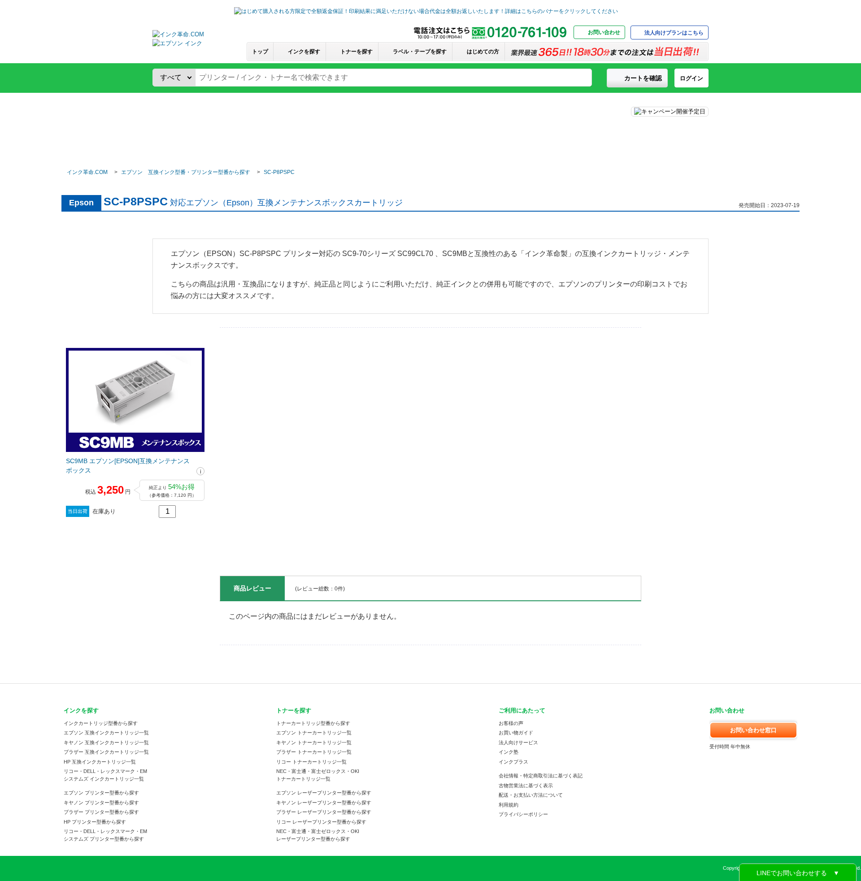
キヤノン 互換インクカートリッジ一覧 (106, 742)
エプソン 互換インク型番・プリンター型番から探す (185, 172)
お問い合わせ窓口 (753, 730)
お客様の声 (511, 723)
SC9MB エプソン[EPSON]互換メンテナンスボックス (128, 465)
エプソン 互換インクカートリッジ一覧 (106, 732)
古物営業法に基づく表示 (526, 785)
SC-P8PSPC (279, 172)
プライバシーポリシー (523, 814)
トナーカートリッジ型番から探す (313, 723)
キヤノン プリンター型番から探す (101, 802)
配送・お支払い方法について (531, 795)
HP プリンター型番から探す (95, 822)
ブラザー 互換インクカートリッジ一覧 (106, 752)
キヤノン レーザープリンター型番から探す (323, 802)
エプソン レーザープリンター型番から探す (323, 792)
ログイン (691, 78)
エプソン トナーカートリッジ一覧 (314, 732)
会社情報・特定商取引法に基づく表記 (541, 775)
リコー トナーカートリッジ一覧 (311, 761)
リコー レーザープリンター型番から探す (321, 822)
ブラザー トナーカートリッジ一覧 (314, 752)
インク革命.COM (87, 172)
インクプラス (513, 761)
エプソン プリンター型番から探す (101, 792)
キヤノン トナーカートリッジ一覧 (314, 742)
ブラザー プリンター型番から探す (101, 812)
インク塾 (508, 752)
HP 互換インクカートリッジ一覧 (100, 761)
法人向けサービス (518, 742)
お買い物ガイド (516, 732)
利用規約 (508, 804)
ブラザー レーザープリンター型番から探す (323, 812)
